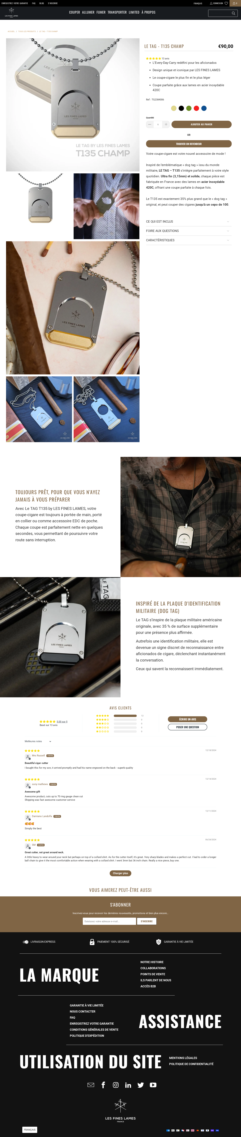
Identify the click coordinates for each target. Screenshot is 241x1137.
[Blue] (204, 108)
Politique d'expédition (87, 1035)
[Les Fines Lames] (9, 13)
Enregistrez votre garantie (15, 3)
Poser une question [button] (187, 727)
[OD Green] (188, 108)
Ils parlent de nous (156, 980)
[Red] (196, 108)
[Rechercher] (234, 13)
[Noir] (181, 108)
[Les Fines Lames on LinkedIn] (127, 1085)
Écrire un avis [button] (187, 719)
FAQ (33, 3)
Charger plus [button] (120, 873)
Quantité (150, 117)
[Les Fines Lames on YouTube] (152, 1085)
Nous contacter (82, 1011)
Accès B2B (148, 986)
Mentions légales (183, 1058)
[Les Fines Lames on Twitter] (139, 1085)
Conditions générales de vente (94, 1029)
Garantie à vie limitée (86, 1005)
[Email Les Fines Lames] (90, 1085)
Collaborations (153, 968)
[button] (74, 12)
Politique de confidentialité (191, 1064)
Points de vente (153, 974)
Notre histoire (152, 962)
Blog (42, 3)
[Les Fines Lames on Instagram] (114, 1085)
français (198, 3)
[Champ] (173, 108)
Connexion (218, 3)
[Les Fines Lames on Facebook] (102, 1085)
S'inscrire (53, 3)
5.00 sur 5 (62, 721)
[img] (32, 750)
